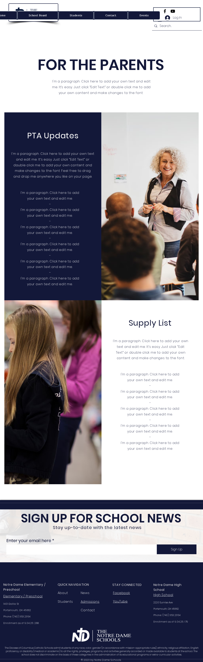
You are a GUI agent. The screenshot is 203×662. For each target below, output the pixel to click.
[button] (144, 15)
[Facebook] (165, 11)
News (85, 593)
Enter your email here (28, 541)
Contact (88, 610)
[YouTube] (172, 11)
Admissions (90, 601)
